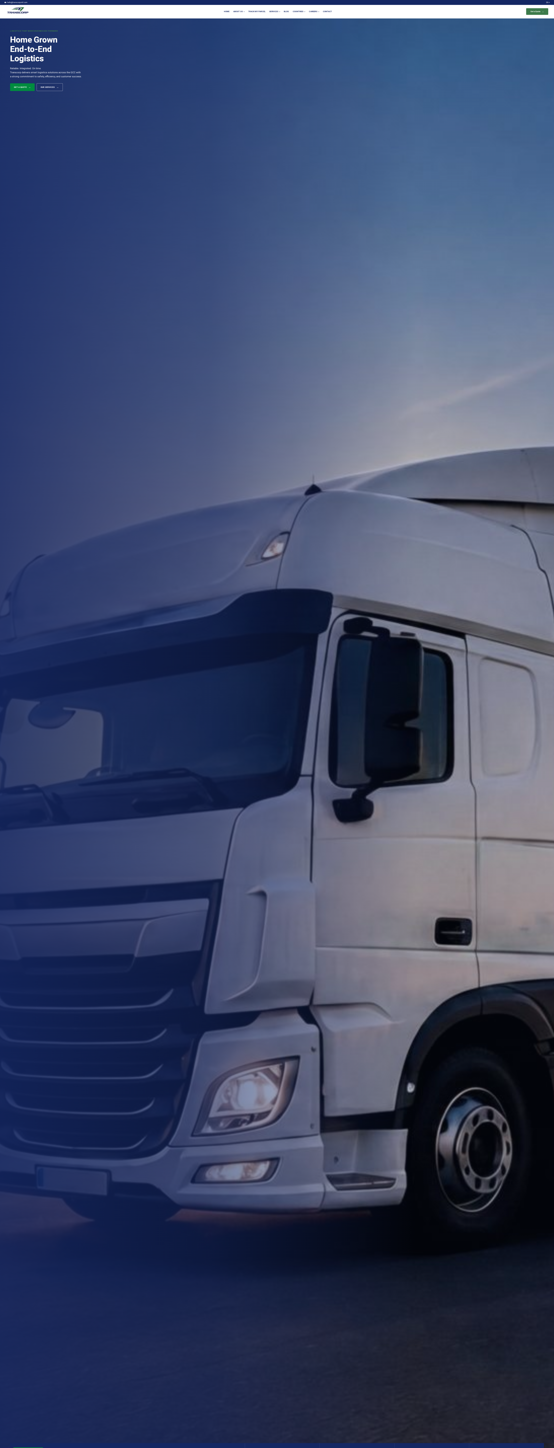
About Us (238, 11)
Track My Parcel (256, 11)
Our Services (50, 87)
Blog (286, 11)
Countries (298, 11)
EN (548, 2)
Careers (313, 11)
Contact (327, 11)
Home (227, 11)
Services (273, 11)
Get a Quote (22, 87)
